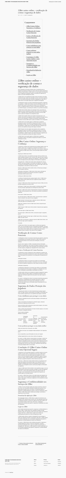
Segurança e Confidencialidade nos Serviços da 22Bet (33, 65)
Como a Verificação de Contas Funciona (33, 37)
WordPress (11, 472)
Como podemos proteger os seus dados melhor (33, 52)
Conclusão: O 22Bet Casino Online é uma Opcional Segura (32, 58)
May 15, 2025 (20, 15)
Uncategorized (30, 15)
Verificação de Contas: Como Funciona (33, 32)
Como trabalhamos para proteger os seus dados (33, 46)
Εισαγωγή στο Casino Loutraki (55, 1)
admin (26, 15)
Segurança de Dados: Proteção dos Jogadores (33, 41)
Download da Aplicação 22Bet (33, 71)
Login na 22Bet (31, 75)
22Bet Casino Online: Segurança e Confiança (33, 27)
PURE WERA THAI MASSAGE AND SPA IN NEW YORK (16, 1)
